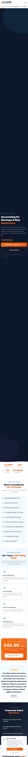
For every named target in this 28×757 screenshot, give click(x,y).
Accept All (14, 749)
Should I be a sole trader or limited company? (12, 720)
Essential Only (14, 752)
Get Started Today (13, 655)
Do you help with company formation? (13, 733)
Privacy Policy (15, 746)
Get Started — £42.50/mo (13, 244)
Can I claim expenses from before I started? (12, 727)
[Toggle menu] (25, 2)
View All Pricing (14, 250)
